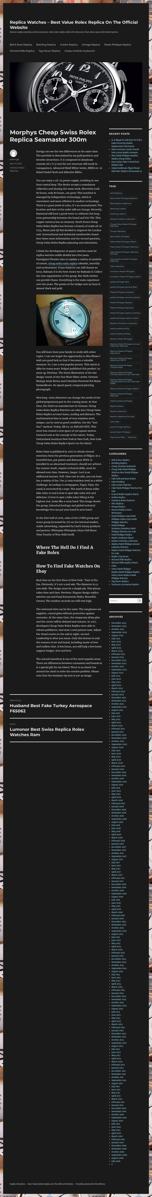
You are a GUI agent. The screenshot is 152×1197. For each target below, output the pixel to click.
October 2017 (117, 853)
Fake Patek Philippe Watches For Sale (124, 253)
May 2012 (115, 1055)
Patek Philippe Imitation (122, 292)
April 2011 (116, 1096)
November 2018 (118, 813)
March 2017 (117, 875)
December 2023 (118, 623)
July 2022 (115, 676)
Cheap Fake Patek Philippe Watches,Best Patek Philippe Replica (124, 472)
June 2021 (116, 716)
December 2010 (118, 1108)
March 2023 (117, 651)
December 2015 (118, 921)
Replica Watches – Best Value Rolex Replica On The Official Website (41, 1184)
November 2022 (118, 663)
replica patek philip (119, 328)
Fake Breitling (118, 482)
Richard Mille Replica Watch (124, 562)
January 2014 (117, 993)
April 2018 (116, 834)
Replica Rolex (116, 406)
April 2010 (116, 1133)
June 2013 (116, 1015)
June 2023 (116, 641)
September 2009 (119, 1155)
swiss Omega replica (120, 427)
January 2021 (117, 732)
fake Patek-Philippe (119, 236)
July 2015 (115, 937)
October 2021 (117, 704)
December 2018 (118, 809)
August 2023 (117, 635)
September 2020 (119, 744)
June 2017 (116, 865)
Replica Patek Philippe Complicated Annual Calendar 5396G (125, 381)
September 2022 (119, 669)
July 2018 (115, 825)
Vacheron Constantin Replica (125, 584)
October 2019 (117, 778)
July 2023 (115, 638)
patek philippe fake (119, 282)
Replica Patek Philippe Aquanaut (121, 352)
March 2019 (117, 800)
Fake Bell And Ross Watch (123, 478)
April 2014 (116, 984)
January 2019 (117, 806)
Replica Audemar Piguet (122, 538)
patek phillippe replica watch (124, 318)
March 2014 (117, 987)
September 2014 (119, 968)
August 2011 (117, 1083)
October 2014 (117, 965)
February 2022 (118, 691)
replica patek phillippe (121, 401)
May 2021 (115, 719)
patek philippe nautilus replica (125, 297)
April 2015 (116, 946)
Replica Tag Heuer (120, 556)
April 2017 (116, 872)
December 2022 (118, 660)
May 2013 (115, 1018)
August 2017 (117, 859)
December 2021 (118, 697)
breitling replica (118, 214)
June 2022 (116, 679)
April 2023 (116, 648)
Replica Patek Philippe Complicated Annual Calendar (125, 373)
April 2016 (116, 909)
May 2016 (116, 906)
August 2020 (117, 747)
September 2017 (119, 856)
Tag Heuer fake (117, 437)
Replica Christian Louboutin (123, 323)
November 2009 (119, 1149)
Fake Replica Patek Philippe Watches (123, 260)
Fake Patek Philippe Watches (124, 247)
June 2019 (116, 791)
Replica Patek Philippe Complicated (121, 366)
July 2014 (115, 974)
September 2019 (119, 781)
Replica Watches (118, 411)
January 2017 (117, 881)
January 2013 (117, 1030)
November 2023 (118, 626)
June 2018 (116, 828)
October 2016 (117, 890)
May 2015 (115, 943)
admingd (14, 159)
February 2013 (118, 1027)
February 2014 (118, 990)
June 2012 (116, 1052)
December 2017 (118, 847)
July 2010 (115, 1124)
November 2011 (118, 1074)
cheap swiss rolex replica (62, 263)
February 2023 (118, 654)
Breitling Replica (46, 44)
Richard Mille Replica (22, 50)
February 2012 (118, 1065)
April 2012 (116, 1058)
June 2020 (116, 753)
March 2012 (117, 1061)
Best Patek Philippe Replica (123, 198)
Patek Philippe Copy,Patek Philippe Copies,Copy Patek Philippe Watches (124, 519)
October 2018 (117, 816)
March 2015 (117, 949)
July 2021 (115, 713)
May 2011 (115, 1093)
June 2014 (116, 977)
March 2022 (117, 688)
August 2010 (117, 1121)
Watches (132, 437)
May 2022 (116, 682)
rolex (113, 566)
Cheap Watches (117, 231)
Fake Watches (117, 266)
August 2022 (117, 673)
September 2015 (119, 931)
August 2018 (117, 822)
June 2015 (116, 940)
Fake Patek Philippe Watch (123, 241)
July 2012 (115, 1049)
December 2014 (118, 959)
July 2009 (115, 1161)
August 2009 (117, 1158)
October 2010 (117, 1114)
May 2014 (115, 981)
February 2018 (118, 841)
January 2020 (117, 769)
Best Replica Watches (120, 203)
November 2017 (118, 850)
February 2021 (118, 729)
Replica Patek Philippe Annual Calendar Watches (125, 345)
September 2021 (119, 707)
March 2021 (117, 725)
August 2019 (117, 785)
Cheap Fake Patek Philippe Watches (123, 225)
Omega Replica (91, 44)
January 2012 (117, 1068)
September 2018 (119, 819)
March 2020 (117, 763)
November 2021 (118, 701)
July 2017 (115, 862)
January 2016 (117, 918)
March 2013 (116, 1024)
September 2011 (118, 1080)
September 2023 (119, 632)
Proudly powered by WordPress (90, 1184)
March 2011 (116, 1099)
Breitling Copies (118, 208)
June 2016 (116, 903)
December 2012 (118, 1033)
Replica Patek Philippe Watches (121, 395)
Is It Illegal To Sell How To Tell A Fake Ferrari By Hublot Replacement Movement (126, 143)
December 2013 (118, 996)
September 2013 (118, 1005)
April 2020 (116, 760)
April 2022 (116, 685)
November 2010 (118, 1111)
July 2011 (115, 1086)
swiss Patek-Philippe (120, 432)
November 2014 (118, 962)
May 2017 (115, 869)
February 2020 (118, 766)
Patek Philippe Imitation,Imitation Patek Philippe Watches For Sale (123, 528)
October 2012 (117, 1040)
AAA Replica (116, 193)
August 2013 (117, 1009)
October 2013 (117, 1002)
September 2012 (119, 1043)
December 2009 (118, 1145)
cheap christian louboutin (79, 50)
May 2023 (116, 645)
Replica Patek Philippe (121, 339)
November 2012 (118, 1037)
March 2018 (117, 837)
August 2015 (117, 934)
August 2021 (117, 710)
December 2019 (118, 772)
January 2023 (117, 657)
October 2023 (117, 629)
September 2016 (119, 893)
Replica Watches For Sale (122, 416)
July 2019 (115, 788)
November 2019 (118, 775)
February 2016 (118, 915)
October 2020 (117, 741)
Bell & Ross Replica (21, 44)
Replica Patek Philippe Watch (124, 388)
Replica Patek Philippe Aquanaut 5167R (121, 359)
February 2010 (118, 1139)
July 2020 (115, 750)
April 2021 (116, 722)
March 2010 (117, 1136)
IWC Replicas (117, 503)
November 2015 (118, 925)
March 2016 (117, 912)
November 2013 (118, 999)
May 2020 (116, 757)
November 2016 (118, 887)
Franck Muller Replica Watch (125, 494)
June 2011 (115, 1089)
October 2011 (117, 1077)
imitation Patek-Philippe (122, 271)
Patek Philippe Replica (117, 44)
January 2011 (117, 1105)
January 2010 (117, 1142)
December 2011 (118, 1071)
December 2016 (118, 884)
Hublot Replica (69, 44)
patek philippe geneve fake (123, 287)
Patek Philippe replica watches (125, 313)
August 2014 (117, 971)
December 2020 (118, 735)
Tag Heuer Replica (49, 50)
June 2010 (116, 1127)
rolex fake (114, 421)
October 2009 (117, 1152)
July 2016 (115, 900)
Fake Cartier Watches (121, 485)
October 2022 (117, 666)
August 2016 (117, 897)
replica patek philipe (120, 333)
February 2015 (118, 953)
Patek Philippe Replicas (121, 308)
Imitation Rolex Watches (123, 500)
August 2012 (117, 1046)
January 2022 (117, 694)
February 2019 (118, 803)
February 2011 (118, 1102)
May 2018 (115, 831)
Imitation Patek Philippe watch (125, 276)
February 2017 (118, 878)
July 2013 (115, 1012)
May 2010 (115, 1130)
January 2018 (117, 844)
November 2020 (118, 738)
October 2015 (117, 928)
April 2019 (116, 797)
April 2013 (116, 1021)
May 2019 (116, 794)
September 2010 (119, 1117)
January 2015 (117, 956)
